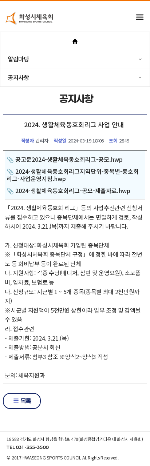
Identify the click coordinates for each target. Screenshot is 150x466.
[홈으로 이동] (75, 41)
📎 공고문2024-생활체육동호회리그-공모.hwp (65, 159)
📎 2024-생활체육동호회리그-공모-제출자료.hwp (68, 190)
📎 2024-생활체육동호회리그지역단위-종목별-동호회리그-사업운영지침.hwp (73, 175)
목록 (25, 400)
